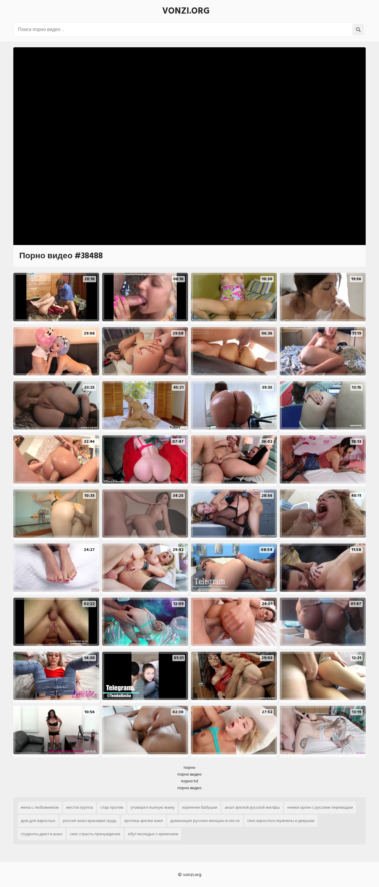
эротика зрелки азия (143, 820)
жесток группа (79, 807)
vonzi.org (186, 11)
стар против (111, 807)
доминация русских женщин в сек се (205, 820)
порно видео (189, 774)
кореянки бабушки (199, 807)
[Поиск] (358, 29)
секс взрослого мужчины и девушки (280, 820)
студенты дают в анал (41, 834)
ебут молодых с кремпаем (153, 834)
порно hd (189, 781)
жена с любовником (40, 807)
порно (189, 767)
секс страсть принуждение (95, 834)
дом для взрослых (38, 820)
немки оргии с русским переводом (320, 807)
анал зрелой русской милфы (252, 807)
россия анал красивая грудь (90, 820)
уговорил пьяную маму (153, 807)
